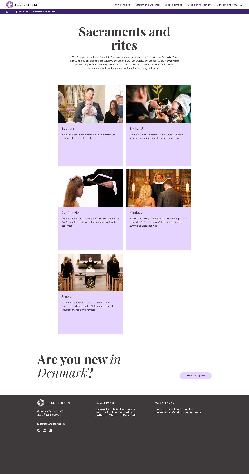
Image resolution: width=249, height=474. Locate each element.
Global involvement (199, 4)
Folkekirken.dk (105, 402)
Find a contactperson (195, 375)
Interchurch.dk (164, 402)
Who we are (122, 4)
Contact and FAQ (227, 4)
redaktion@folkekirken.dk (51, 424)
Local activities (173, 4)
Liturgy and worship (147, 4)
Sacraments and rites (44, 12)
